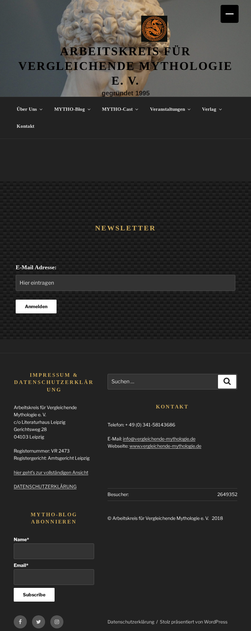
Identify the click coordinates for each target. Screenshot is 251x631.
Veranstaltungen (167, 109)
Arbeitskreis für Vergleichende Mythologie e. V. (125, 66)
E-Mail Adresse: (36, 267)
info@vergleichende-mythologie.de (159, 438)
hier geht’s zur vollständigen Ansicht (51, 472)
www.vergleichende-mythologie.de (165, 446)
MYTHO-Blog (69, 109)
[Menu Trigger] (230, 14)
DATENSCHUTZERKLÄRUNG (45, 486)
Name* (21, 539)
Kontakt (25, 126)
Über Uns (27, 109)
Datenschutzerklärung (131, 621)
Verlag (209, 109)
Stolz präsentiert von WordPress (193, 621)
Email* (21, 565)
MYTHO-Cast (117, 109)
